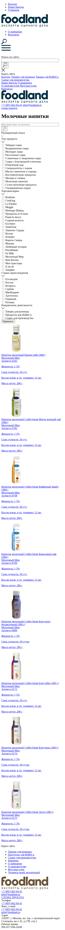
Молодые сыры (14, 151)
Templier (10, 269)
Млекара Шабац (14, 210)
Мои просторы (13, 263)
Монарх (9, 243)
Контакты (13, 34)
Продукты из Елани (16, 213)
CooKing (10, 200)
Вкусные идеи (28, 85)
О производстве (10, 85)
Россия (9, 282)
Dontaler (9, 236)
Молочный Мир (14, 256)
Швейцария (12, 292)
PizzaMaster (11, 250)
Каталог (12, 4)
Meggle (9, 207)
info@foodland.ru (32, 105)
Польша (9, 302)
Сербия (9, 289)
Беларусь (10, 285)
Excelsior (10, 223)
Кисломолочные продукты (20, 174)
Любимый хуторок (16, 246)
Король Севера (13, 240)
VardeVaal (10, 227)
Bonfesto (10, 197)
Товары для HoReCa (47, 76)
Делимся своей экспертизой (24, 872)
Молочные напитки (16, 181)
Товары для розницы (23, 76)
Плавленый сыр (14, 164)
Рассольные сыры (15, 155)
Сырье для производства (15, 79)
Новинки (13, 860)
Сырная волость (14, 220)
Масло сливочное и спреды (20, 171)
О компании (15, 31)
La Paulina (11, 203)
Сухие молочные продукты (20, 184)
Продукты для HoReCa (18, 314)
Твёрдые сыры (13, 145)
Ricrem (9, 233)
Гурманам (13, 10)
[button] (4, 65)
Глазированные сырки (18, 188)
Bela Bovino (12, 260)
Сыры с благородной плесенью (23, 161)
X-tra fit (9, 266)
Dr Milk (9, 253)
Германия (10, 299)
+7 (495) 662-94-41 (11, 105)
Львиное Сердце (14, 230)
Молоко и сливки (15, 178)
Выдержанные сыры (17, 148)
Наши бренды (16, 7)
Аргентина (11, 295)
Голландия (11, 279)
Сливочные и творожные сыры (23, 158)
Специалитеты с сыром (18, 168)
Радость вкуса (13, 217)
